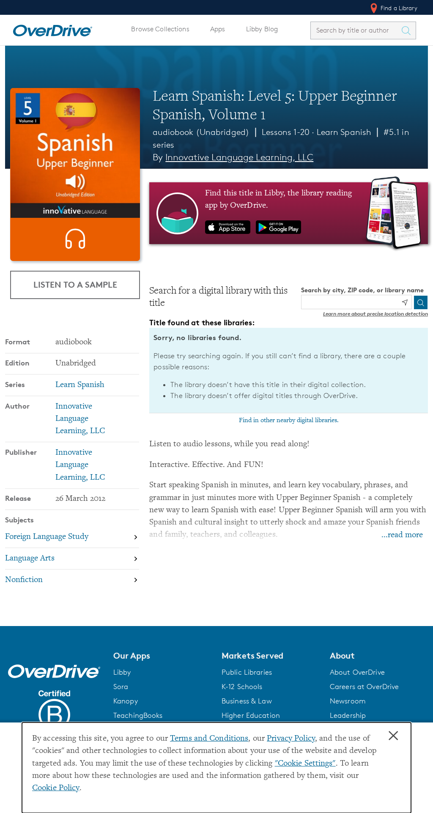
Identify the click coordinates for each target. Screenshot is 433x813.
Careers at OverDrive (364, 686)
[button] (162, 655)
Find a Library (398, 7)
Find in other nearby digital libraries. (289, 420)
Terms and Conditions (209, 739)
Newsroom (348, 701)
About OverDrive (357, 672)
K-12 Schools (242, 686)
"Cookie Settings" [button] (305, 764)
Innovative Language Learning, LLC (239, 157)
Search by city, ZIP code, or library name (362, 290)
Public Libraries (247, 672)
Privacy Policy (291, 739)
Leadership (348, 715)
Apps (217, 29)
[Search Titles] (408, 30)
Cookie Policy (55, 788)
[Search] (421, 302)
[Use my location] (404, 302)
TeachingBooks (138, 715)
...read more (402, 535)
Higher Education (251, 715)
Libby (122, 672)
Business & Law (247, 701)
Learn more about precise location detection (375, 313)
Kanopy (125, 701)
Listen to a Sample (75, 284)
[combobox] (355, 30)
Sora (121, 686)
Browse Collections (160, 29)
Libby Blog (262, 29)
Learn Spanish (344, 132)
